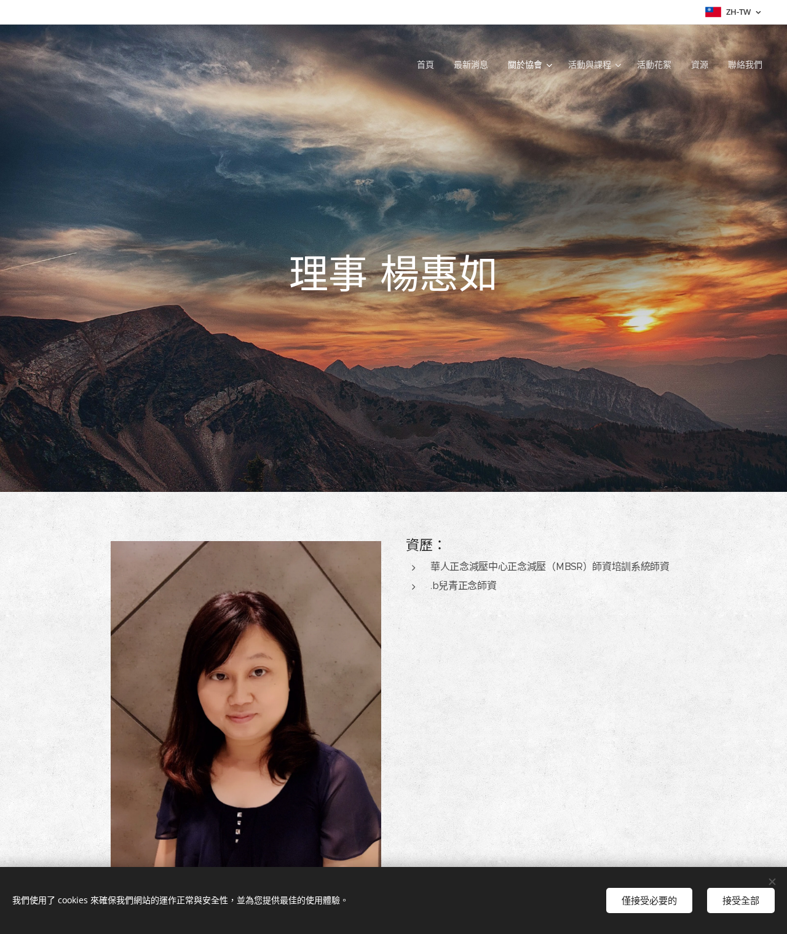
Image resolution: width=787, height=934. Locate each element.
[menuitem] (429, 64)
